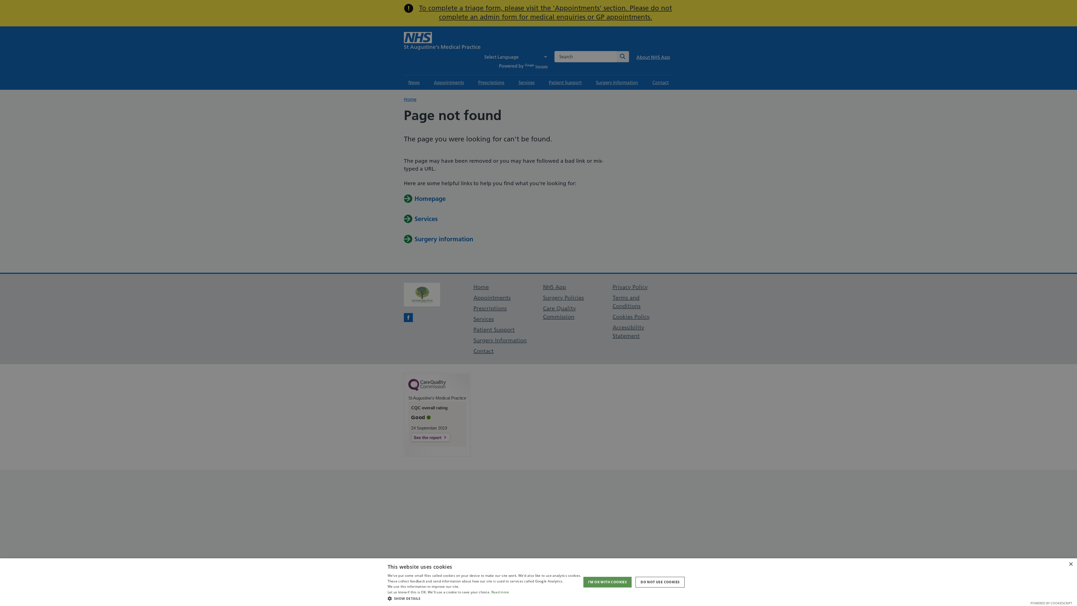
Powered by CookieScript (1051, 603)
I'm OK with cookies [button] (607, 582)
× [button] (1071, 564)
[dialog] (538, 582)
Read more (500, 592)
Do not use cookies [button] (660, 582)
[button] (484, 598)
